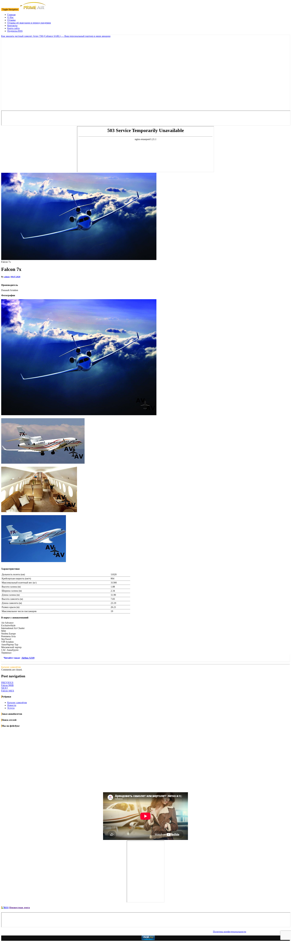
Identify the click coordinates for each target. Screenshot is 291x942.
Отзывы (11, 20)
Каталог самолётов (11, 667)
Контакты (12, 25)
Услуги (11, 708)
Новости (11, 705)
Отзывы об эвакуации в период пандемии (29, 23)
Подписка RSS (15, 31)
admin (7, 277)
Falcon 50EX (7, 689)
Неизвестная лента (19, 907)
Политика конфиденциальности (229, 931)
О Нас (10, 17)
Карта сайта (13, 28)
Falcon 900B (7, 684)
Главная (11, 14)
